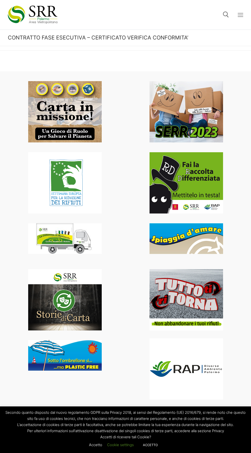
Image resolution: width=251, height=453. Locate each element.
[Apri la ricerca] (226, 15)
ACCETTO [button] (150, 445)
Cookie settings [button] (120, 444)
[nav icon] (240, 15)
